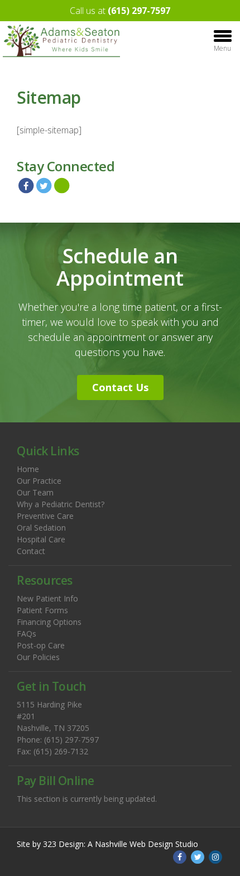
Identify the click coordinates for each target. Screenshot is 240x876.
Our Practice (39, 480)
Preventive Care (45, 516)
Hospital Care (41, 539)
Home (28, 469)
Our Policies (38, 657)
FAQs (26, 633)
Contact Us (120, 387)
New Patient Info (47, 598)
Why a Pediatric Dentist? (60, 504)
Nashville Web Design (134, 844)
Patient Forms (42, 610)
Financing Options (49, 622)
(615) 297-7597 (139, 10)
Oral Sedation (41, 527)
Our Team (35, 492)
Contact (31, 551)
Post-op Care (41, 645)
